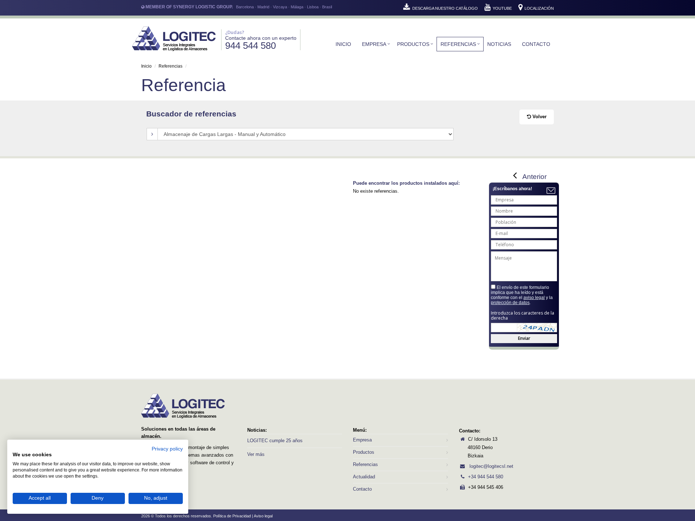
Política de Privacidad (232, 516)
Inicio (343, 44)
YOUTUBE (502, 8)
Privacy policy (167, 449)
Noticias (499, 44)
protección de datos (510, 302)
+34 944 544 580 (485, 476)
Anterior (534, 176)
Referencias (458, 44)
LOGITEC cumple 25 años (275, 440)
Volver (539, 116)
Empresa (374, 44)
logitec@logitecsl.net (490, 466)
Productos (413, 44)
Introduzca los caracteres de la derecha (522, 316)
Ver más (256, 454)
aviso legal (534, 297)
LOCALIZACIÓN (538, 8)
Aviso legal (263, 516)
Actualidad (364, 476)
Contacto (536, 44)
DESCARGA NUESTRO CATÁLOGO (445, 8)
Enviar (524, 338)
